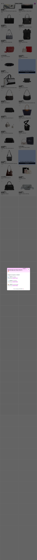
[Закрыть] (29, 269)
